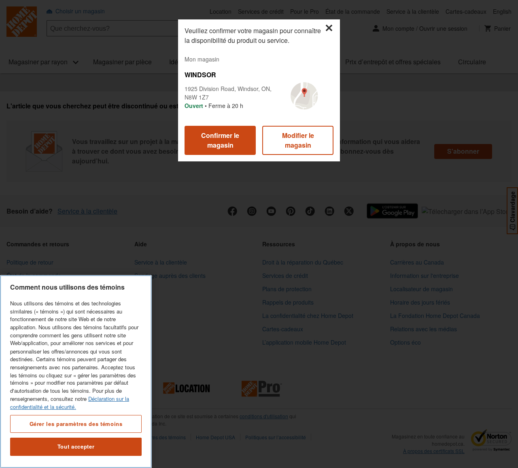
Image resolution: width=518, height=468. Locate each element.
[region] (76, 371)
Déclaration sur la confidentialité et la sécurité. (69, 403)
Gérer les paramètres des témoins (76, 423)
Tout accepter (76, 447)
